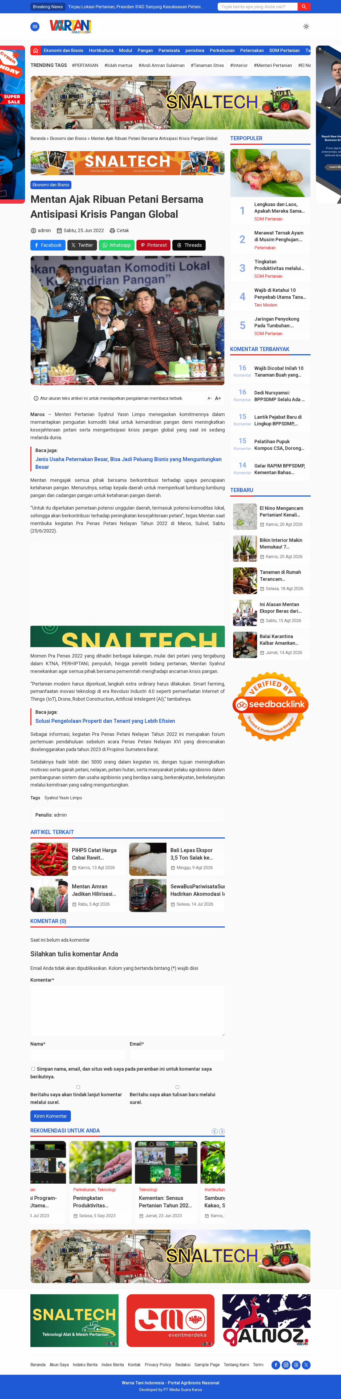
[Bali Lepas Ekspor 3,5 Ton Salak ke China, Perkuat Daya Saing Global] (148, 859)
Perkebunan (222, 50)
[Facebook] (275, 1365)
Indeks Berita (85, 1364)
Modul (125, 50)
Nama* (37, 1044)
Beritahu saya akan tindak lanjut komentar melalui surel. (76, 1098)
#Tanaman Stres (207, 65)
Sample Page (207, 1364)
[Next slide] (222, 1131)
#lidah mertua (118, 65)
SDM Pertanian (284, 50)
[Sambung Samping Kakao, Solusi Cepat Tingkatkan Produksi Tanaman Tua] (193, 1162)
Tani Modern (265, 305)
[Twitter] (306, 1365)
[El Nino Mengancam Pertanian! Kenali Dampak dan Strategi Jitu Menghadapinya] (245, 516)
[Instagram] (286, 1365)
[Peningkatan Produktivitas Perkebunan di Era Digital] (62, 1162)
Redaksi (182, 1364)
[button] (304, 7)
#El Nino (306, 65)
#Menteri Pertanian (273, 65)
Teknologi (68, 1190)
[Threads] (296, 1365)
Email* (137, 1044)
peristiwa (194, 50)
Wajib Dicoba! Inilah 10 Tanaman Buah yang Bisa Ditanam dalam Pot (280, 374)
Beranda (38, 1364)
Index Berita (113, 1364)
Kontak (134, 1364)
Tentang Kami (236, 1364)
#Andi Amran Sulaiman (162, 65)
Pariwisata (169, 50)
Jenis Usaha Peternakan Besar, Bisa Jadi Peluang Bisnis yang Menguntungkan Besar (128, 463)
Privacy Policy (158, 1364)
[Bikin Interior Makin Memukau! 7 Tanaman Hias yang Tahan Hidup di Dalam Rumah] (245, 548)
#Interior (239, 65)
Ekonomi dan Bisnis (63, 50)
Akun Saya (59, 1364)
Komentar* (42, 980)
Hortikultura (101, 50)
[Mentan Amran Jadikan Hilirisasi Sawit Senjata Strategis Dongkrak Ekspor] (49, 895)
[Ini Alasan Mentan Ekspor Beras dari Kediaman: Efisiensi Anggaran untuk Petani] (245, 613)
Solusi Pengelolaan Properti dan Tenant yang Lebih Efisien (105, 721)
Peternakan (252, 50)
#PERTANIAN (85, 65)
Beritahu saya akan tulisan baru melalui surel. (173, 1098)
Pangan (145, 50)
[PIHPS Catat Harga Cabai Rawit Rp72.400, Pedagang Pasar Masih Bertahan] (49, 859)
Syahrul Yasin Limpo (63, 797)
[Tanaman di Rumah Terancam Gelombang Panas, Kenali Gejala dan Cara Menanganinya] (245, 580)
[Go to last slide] (215, 1131)
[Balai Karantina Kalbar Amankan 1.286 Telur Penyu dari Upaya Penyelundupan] (245, 645)
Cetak (123, 230)
